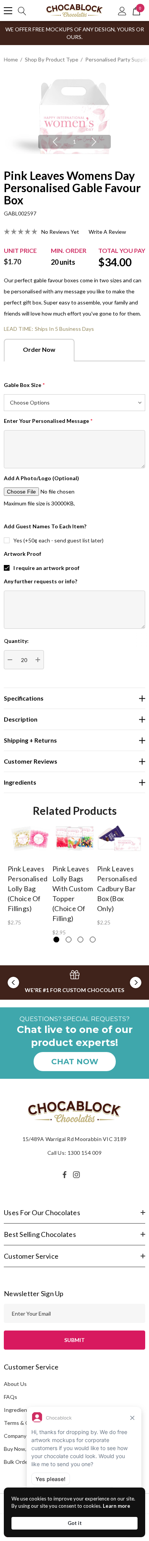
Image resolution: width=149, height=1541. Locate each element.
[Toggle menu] (8, 10)
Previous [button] (55, 142)
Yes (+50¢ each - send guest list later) (58, 540)
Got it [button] (75, 1523)
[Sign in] (122, 11)
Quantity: (16, 641)
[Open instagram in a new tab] (77, 1174)
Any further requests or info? (40, 581)
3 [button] (80, 939)
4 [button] (93, 939)
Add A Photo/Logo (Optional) (41, 478)
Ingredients (18, 1410)
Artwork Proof (22, 553)
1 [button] (74, 141)
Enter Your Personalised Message (48, 421)
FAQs (10, 1397)
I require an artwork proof (46, 568)
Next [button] (94, 142)
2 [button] (68, 939)
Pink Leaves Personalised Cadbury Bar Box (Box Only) (117, 888)
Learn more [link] (116, 1506)
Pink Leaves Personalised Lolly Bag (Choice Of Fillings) (27, 888)
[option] (74, 116)
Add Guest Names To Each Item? (45, 526)
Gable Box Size (24, 385)
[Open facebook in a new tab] (64, 1174)
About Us (15, 1384)
